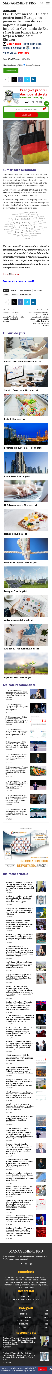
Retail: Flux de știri (14, 419)
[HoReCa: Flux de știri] (26, 520)
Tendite (14, 294)
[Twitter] (27, 79)
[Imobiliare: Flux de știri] (26, 463)
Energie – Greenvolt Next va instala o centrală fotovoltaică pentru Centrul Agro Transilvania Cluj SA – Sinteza (19, 1082)
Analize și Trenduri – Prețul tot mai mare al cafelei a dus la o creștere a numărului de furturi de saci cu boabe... (19, 937)
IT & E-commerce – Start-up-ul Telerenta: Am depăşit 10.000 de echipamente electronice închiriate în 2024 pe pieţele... (16, 798)
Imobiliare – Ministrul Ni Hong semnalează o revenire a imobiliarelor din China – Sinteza (19, 1119)
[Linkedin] (33, 79)
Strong (37, 65)
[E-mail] (14, 79)
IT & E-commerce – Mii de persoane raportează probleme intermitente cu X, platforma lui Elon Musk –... (17, 719)
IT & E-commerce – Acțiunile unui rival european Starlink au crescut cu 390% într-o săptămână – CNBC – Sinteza (19, 1095)
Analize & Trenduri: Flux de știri (21, 648)
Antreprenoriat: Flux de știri (19, 620)
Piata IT (6, 294)
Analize (13, 290)
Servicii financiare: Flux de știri (21, 390)
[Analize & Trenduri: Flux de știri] (26, 635)
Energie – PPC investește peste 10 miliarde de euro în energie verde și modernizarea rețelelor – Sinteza (19, 911)
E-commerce (38, 290)
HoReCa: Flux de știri (15, 533)
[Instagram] (26, 1264)
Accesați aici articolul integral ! (18, 281)
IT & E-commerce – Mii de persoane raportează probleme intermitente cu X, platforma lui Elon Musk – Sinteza (19, 1058)
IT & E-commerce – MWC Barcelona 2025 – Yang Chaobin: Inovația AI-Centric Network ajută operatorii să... (17, 744)
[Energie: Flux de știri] (26, 577)
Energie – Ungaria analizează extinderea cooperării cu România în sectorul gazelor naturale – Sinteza (18, 977)
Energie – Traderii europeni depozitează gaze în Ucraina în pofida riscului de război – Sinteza (13, 317)
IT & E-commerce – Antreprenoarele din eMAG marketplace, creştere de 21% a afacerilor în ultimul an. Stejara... (17, 693)
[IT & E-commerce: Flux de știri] (26, 491)
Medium (29, 65)
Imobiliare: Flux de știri (17, 476)
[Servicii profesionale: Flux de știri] (26, 348)
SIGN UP (42, 1369)
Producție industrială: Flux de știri (23, 447)
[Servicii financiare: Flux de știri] (26, 376)
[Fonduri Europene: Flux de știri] (26, 549)
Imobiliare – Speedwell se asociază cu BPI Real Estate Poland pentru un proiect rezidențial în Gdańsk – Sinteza (19, 1070)
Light (21, 65)
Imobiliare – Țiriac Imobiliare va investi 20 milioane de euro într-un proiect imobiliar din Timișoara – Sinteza (19, 965)
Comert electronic (25, 290)
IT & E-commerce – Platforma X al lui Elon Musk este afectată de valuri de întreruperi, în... (17, 707)
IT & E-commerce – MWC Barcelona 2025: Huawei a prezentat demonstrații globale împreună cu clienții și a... (16, 813)
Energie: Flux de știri (15, 591)
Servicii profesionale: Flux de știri (22, 361)
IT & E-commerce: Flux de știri (20, 505)
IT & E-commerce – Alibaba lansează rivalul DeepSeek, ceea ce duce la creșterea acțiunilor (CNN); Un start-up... (17, 770)
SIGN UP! (26, 115)
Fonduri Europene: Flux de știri (20, 562)
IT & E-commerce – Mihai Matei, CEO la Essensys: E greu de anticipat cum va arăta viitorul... (16, 757)
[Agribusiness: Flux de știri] (26, 663)
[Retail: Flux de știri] (26, 405)
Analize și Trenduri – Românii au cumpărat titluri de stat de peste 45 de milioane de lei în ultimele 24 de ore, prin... (19, 899)
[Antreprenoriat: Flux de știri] (26, 606)
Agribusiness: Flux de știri (18, 677)
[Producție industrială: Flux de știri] (26, 434)
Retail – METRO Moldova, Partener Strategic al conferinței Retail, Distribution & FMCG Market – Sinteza (20, 1107)
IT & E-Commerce (9, 11)
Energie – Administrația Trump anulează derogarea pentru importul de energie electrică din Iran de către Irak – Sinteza (20, 1218)
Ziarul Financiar (14, 59)
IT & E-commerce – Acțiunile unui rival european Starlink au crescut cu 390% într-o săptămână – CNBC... (17, 732)
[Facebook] (20, 79)
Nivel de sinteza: (10, 65)
